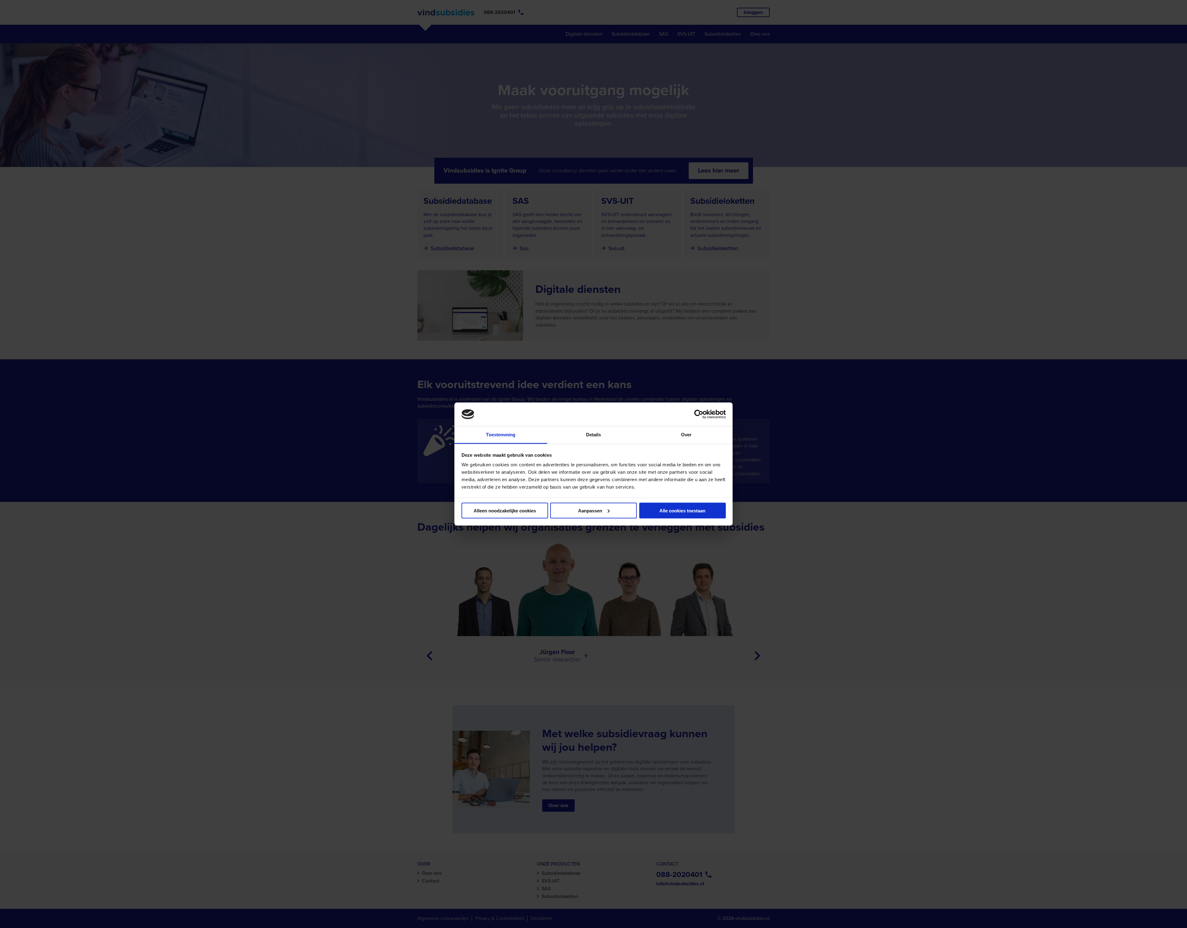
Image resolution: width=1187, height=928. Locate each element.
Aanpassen (590, 510)
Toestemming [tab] (500, 434)
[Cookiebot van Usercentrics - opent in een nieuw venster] (699, 414)
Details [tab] (593, 434)
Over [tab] (686, 434)
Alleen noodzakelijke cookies (505, 510)
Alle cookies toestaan (682, 510)
